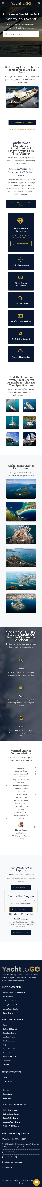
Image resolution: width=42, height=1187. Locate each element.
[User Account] (39, 3)
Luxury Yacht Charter (10, 1009)
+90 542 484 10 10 (22, 887)
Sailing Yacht (7, 1094)
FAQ (4, 1045)
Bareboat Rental (9, 997)
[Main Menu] (3, 3)
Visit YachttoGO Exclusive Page (21, 204)
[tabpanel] (22, 97)
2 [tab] (14, 107)
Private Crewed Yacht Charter (14, 993)
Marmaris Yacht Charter (12, 1122)
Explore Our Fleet (22, 909)
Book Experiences (9, 1033)
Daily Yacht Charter (10, 1001)
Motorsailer (7, 1098)
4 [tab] (20, 107)
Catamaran (7, 1086)
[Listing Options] (34, 103)
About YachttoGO (9, 1057)
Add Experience (9, 1041)
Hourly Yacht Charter (10, 1005)
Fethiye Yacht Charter (11, 1126)
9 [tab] (37, 107)
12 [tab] (27, 110)
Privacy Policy (8, 1053)
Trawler (6, 1090)
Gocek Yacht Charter (10, 1118)
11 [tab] (24, 110)
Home (5, 1025)
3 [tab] (17, 107)
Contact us (7, 1061)
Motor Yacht (7, 1082)
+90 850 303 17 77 (22, 932)
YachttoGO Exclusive (10, 1029)
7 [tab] (30, 107)
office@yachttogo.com (13, 1162)
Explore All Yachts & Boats (23, 122)
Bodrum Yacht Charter (11, 1114)
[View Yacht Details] (22, 97)
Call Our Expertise (22, 244)
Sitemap (6, 1065)
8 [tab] (34, 107)
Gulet (5, 1078)
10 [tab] (20, 110)
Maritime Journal (9, 1037)
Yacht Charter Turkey (10, 1110)
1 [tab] (10, 107)
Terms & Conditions (10, 1049)
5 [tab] (24, 107)
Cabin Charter (8, 1013)
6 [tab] (27, 107)
